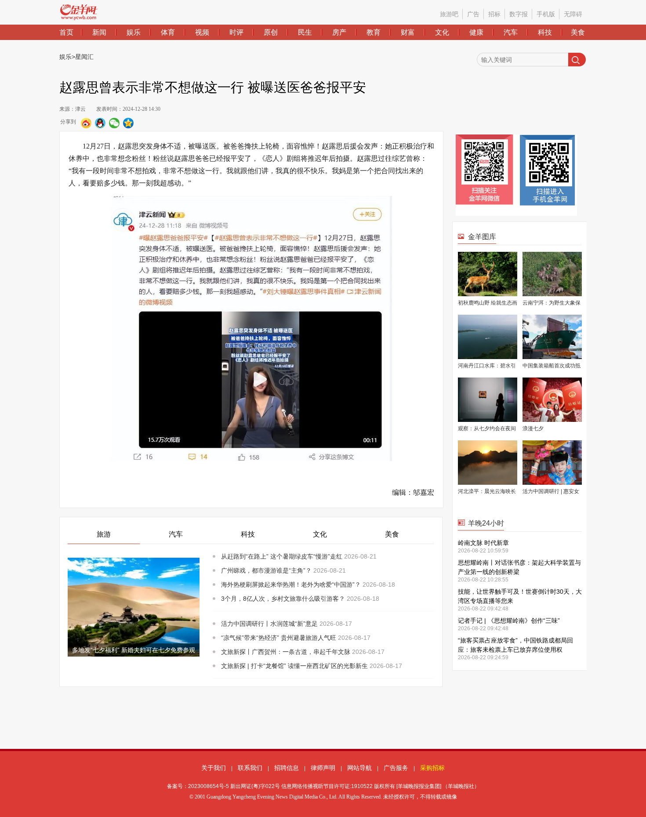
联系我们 (250, 767)
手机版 (546, 14)
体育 (168, 32)
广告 (473, 14)
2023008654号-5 (208, 786)
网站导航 (359, 767)
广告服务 (396, 767)
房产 (339, 32)
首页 (66, 32)
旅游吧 (449, 14)
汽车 (511, 32)
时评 (236, 32)
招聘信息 (286, 767)
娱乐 (134, 32)
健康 (476, 32)
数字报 (518, 14)
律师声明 (323, 767)
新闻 (99, 32)
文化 (442, 32)
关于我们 (213, 767)
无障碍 (573, 14)
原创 (271, 32)
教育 (374, 32)
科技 (545, 32)
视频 (202, 32)
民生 (305, 32)
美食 (578, 32)
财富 (408, 32)
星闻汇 (84, 56)
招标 (494, 14)
